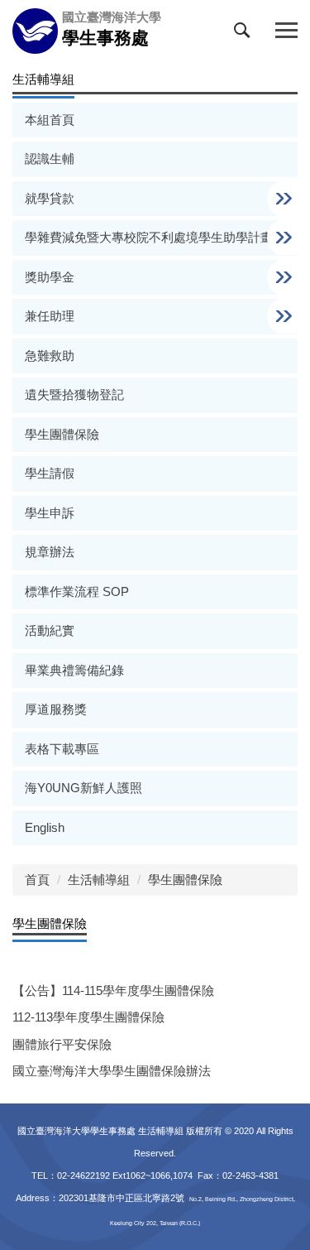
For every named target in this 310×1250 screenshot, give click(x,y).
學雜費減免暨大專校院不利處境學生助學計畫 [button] (150, 237)
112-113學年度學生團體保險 (88, 1017)
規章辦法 (49, 552)
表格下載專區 (62, 749)
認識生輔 (49, 158)
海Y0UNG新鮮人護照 (83, 788)
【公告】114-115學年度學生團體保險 (113, 990)
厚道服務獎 (56, 709)
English (44, 827)
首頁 (37, 880)
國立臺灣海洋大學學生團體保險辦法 (111, 1071)
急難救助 (49, 356)
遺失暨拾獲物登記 (74, 394)
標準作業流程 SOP (77, 591)
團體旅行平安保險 (62, 1044)
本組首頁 (49, 120)
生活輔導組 (99, 880)
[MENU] (286, 31)
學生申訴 (49, 513)
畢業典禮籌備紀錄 (74, 670)
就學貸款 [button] (51, 198)
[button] (245, 34)
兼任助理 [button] (51, 316)
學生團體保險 (62, 434)
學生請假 (49, 473)
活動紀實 (49, 630)
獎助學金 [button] (51, 277)
